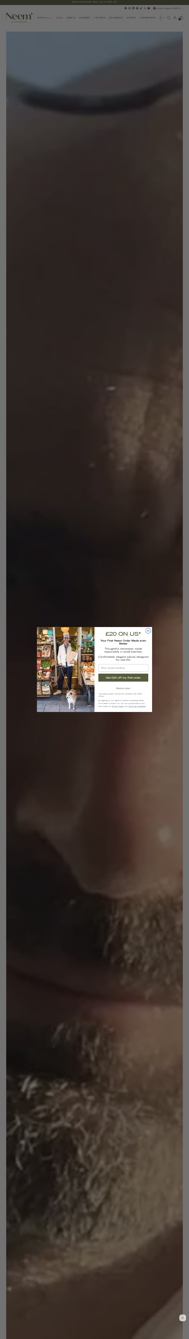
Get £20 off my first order (123, 677)
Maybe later (123, 688)
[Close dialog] (148, 630)
